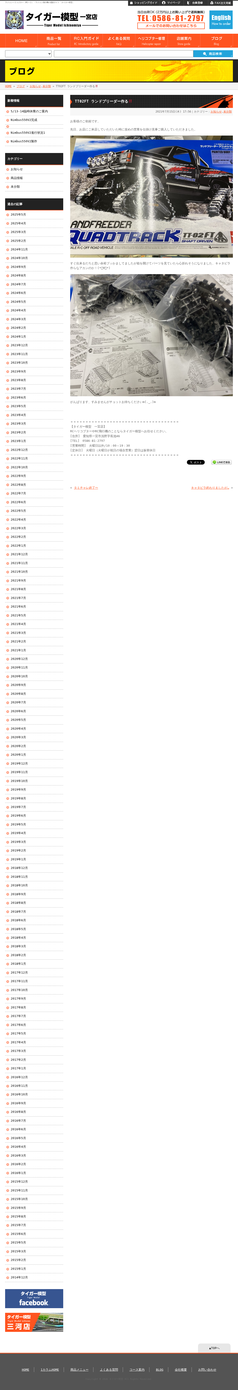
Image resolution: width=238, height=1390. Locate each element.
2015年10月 (19, 1199)
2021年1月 (18, 650)
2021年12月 (19, 554)
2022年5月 (18, 510)
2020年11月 (19, 667)
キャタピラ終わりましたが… (210, 487)
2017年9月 (18, 998)
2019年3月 (18, 842)
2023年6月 (18, 397)
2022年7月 (18, 493)
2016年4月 (18, 1146)
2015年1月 (18, 1268)
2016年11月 (19, 1085)
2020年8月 (18, 693)
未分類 (47, 86)
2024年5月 (18, 301)
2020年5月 (18, 720)
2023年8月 (18, 380)
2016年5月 (18, 1138)
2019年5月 (18, 824)
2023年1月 (18, 441)
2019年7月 (18, 807)
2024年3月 (18, 319)
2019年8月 (18, 798)
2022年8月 (18, 484)
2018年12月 (19, 868)
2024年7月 (18, 284)
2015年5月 (18, 1242)
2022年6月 (18, 502)
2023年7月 (18, 388)
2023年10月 (19, 362)
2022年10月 (19, 467)
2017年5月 (18, 1033)
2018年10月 (19, 885)
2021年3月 (18, 633)
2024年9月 (18, 267)
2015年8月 (18, 1216)
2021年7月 (18, 598)
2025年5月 (18, 214)
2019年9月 (18, 789)
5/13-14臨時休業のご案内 (29, 111)
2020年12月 (19, 659)
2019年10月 (19, 781)
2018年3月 (18, 946)
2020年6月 (18, 711)
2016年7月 (18, 1120)
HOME (8, 86)
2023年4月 (18, 415)
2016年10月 (19, 1094)
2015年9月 (18, 1208)
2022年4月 (18, 519)
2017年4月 (18, 1042)
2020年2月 (18, 746)
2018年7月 (18, 911)
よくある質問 (109, 1369)
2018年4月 (18, 937)
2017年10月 (19, 990)
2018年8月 (18, 902)
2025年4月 (18, 223)
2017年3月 (18, 1051)
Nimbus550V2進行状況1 (28, 132)
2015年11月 (19, 1190)
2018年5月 (18, 929)
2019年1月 (18, 859)
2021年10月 (19, 571)
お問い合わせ (207, 1369)
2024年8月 (18, 275)
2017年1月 (18, 1068)
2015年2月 (18, 1260)
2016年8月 (18, 1112)
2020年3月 (18, 737)
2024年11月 (19, 249)
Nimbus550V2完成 (24, 120)
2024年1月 (18, 336)
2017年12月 (19, 972)
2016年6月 (18, 1129)
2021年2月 (18, 641)
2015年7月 (18, 1225)
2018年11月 (19, 876)
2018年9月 (18, 894)
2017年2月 (18, 1059)
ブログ (21, 86)
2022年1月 (18, 545)
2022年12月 (19, 450)
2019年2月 (18, 850)
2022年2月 (18, 537)
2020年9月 (18, 685)
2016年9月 (18, 1103)
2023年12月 (19, 345)
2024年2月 (18, 327)
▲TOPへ (214, 1348)
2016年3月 (18, 1155)
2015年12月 (19, 1181)
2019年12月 (19, 763)
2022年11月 (19, 458)
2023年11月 (19, 354)
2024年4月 (18, 310)
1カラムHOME (50, 1369)
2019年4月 (18, 833)
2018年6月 (18, 920)
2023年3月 (18, 423)
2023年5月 (18, 406)
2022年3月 (18, 528)
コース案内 (137, 1369)
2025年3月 (18, 232)
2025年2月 (18, 241)
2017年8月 (18, 1007)
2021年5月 (18, 615)
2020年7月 (18, 702)
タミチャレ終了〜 (86, 487)
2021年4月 (18, 624)
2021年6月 (18, 606)
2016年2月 (18, 1164)
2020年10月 (19, 676)
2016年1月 (18, 1173)
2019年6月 (18, 815)
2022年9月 (18, 476)
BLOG (159, 1369)
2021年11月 (19, 563)
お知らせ (35, 86)
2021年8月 (18, 589)
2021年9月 (18, 580)
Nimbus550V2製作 (24, 141)
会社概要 (181, 1369)
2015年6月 (18, 1234)
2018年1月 (18, 963)
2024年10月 (19, 258)
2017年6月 (18, 1025)
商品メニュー (79, 1369)
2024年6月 (18, 293)
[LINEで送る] (221, 462)
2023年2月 (18, 432)
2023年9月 (18, 371)
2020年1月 (18, 754)
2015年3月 (18, 1251)
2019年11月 (19, 772)
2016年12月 (19, 1077)
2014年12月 (19, 1277)
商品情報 (17, 178)
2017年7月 (18, 1016)
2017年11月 (19, 981)
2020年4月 (18, 728)
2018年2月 (18, 955)
